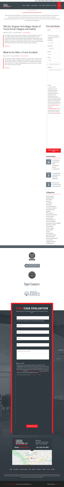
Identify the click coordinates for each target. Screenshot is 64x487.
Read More (7, 46)
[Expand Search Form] (59, 5)
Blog (48, 469)
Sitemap (53, 469)
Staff (29, 469)
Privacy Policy (57, 113)
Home (29, 10)
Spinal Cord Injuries (50, 236)
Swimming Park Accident (52, 238)
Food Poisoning (49, 216)
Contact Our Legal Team (53, 151)
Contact (44, 469)
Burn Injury (48, 201)
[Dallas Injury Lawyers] (7, 5)
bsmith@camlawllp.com (53, 108)
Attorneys (16, 469)
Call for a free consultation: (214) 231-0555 (48, 0)
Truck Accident (26, 32)
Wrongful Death (49, 243)
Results (34, 469)
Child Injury (48, 204)
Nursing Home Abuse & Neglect (53, 223)
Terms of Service (37, 374)
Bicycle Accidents (50, 196)
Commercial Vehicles (51, 206)
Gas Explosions (49, 218)
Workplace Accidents (51, 241)
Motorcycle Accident (51, 221)
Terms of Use (7, 484)
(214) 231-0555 (24, 447)
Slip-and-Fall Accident (51, 235)
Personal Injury (49, 226)
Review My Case (32, 426)
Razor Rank (57, 484)
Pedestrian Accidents (51, 225)
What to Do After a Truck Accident (20, 52)
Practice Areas (23, 469)
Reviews (39, 469)
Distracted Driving (50, 209)
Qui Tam (48, 231)
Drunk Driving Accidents (51, 215)
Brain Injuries (49, 199)
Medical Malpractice (50, 220)
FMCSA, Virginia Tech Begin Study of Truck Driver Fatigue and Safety (22, 28)
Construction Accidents (51, 208)
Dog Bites (48, 211)
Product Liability (50, 228)
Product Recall (49, 230)
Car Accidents (49, 203)
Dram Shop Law (49, 213)
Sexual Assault (49, 233)
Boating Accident (50, 198)
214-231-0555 (54, 105)
